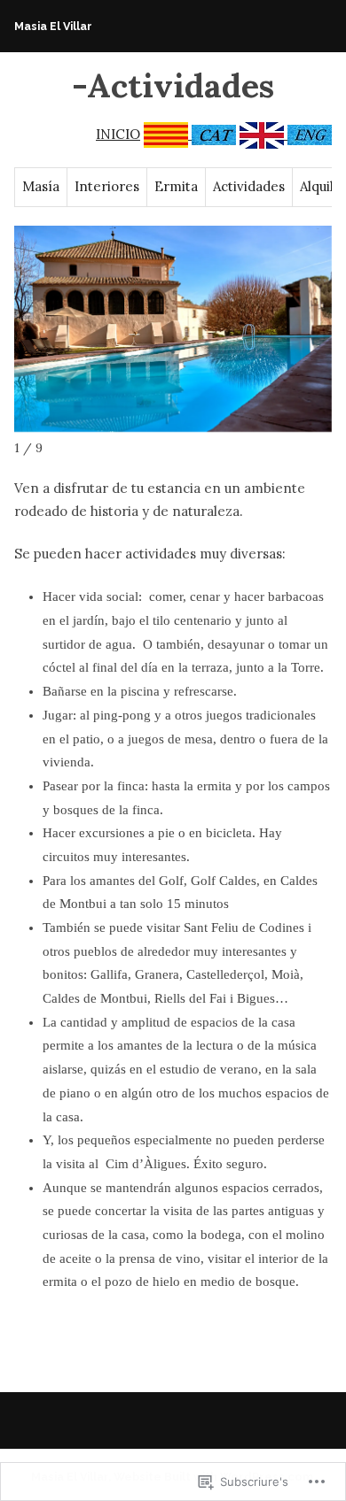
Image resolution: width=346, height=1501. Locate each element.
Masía (40, 186)
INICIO (118, 134)
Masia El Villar (53, 26)
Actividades (249, 186)
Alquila (320, 186)
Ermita (176, 186)
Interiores (107, 186)
